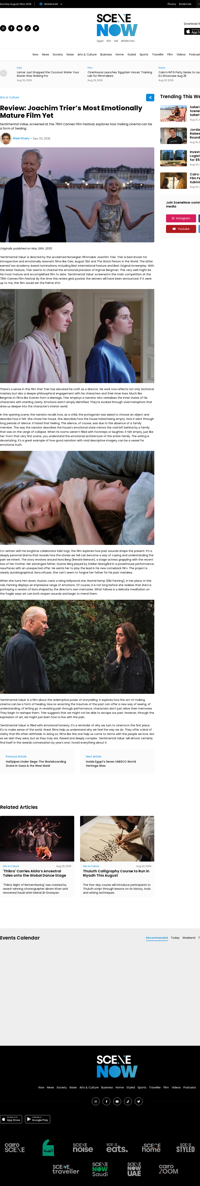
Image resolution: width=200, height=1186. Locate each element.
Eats (15, 67)
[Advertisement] (71, 788)
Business (106, 54)
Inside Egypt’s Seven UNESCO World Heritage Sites (111, 764)
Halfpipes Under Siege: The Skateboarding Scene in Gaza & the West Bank (36, 764)
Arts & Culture (87, 54)
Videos (181, 54)
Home (120, 54)
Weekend (188, 938)
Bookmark (185, 4)
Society (58, 54)
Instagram (183, 218)
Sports (144, 54)
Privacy (172, 4)
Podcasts (189, 1087)
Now (35, 54)
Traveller (158, 54)
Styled (132, 54)
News (45, 54)
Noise (70, 54)
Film (170, 54)
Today (175, 938)
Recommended (157, 938)
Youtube (183, 229)
